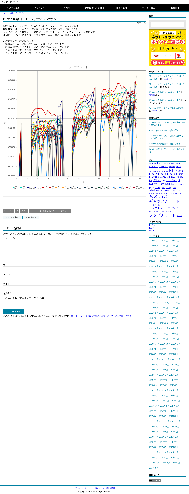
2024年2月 (153, 277)
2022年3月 (173, 313)
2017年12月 (164, 401)
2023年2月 (153, 297)
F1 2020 (179, 174)
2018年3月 (163, 395)
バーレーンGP (166, 211)
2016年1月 (153, 442)
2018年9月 (164, 385)
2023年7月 (163, 287)
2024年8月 (153, 266)
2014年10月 (165, 463)
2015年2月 (153, 457)
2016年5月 (173, 432)
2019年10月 (154, 364)
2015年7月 (163, 447)
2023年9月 (175, 282)
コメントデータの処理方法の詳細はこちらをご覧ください (101, 316)
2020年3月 (163, 354)
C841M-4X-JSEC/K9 (169, 163)
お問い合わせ (99, 488)
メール (6, 274)
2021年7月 (163, 328)
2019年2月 (173, 375)
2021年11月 (154, 323)
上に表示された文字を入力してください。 (25, 298)
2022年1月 (163, 318)
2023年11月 (154, 282)
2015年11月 (164, 442)
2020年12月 (174, 339)
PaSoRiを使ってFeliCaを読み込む (164, 130)
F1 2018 (162, 174)
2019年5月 (173, 370)
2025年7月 (163, 246)
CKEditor (152, 171)
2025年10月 (174, 240)
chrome (172, 167)
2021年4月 (163, 333)
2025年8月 (153, 246)
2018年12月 (164, 380)
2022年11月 (154, 302)
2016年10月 (154, 426)
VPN (163, 188)
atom (151, 230)
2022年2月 (153, 318)
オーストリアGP (175, 193)
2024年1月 (163, 277)
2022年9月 (175, 302)
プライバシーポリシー (83, 488)
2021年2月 (153, 339)
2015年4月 (163, 452)
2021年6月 (173, 328)
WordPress (175, 191)
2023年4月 (163, 292)
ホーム (5, 13)
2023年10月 (165, 282)
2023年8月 (153, 287)
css (166, 170)
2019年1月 (153, 380)
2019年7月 (153, 370)
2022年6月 (173, 308)
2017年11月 (175, 401)
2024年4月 (163, 271)
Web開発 (67, 8)
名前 (5, 265)
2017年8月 (174, 406)
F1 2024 (180, 177)
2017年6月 (163, 411)
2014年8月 (153, 468)
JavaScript (173, 180)
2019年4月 (153, 375)
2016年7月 (153, 432)
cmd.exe (160, 171)
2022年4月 (163, 313)
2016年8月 (174, 426)
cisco (178, 166)
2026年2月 (153, 240)
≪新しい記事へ (12, 217)
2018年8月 (174, 385)
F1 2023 (171, 177)
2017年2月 (173, 416)
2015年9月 (174, 442)
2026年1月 (163, 240)
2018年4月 (153, 395)
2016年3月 (163, 437)
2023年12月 (174, 277)
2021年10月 (165, 323)
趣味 (12, 13)
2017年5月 (173, 411)
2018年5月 (173, 390)
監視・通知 (121, 8)
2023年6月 (173, 287)
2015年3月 (173, 452)
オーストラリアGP (47, 211)
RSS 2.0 (153, 225)
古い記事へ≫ (30, 217)
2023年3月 (173, 292)
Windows (154, 190)
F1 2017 (153, 174)
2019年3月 (163, 375)
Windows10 (165, 190)
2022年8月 (153, 308)
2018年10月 (154, 385)
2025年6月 (173, 246)
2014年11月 (154, 463)
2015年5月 (153, 452)
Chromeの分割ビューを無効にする (165, 92)
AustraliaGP (8, 211)
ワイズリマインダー (10, 2)
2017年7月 (153, 411)
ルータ (179, 216)
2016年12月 (164, 421)
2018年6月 (163, 390)
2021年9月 (175, 323)
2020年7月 (163, 349)
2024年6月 (173, 266)
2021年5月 (153, 333)
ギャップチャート (164, 201)
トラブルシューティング (163, 208)
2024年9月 (175, 261)
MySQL (181, 184)
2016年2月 (173, 437)
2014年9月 (175, 463)
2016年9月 (164, 426)
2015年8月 (153, 447)
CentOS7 (163, 166)
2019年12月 (164, 359)
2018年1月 (153, 401)
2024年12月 (174, 256)
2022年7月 (163, 308)
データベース (154, 205)
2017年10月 (154, 406)
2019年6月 (163, 370)
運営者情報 (110, 488)
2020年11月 (154, 344)
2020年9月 (175, 344)
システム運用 (13, 8)
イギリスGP (153, 193)
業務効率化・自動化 (94, 8)
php (151, 187)
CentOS (153, 166)
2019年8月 (174, 364)
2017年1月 (153, 421)
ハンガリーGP (154, 211)
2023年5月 (153, 292)
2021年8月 (153, 328)
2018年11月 (175, 380)
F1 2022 (22, 13)
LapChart (33, 211)
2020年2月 (173, 354)
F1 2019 (171, 174)
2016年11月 (175, 421)
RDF (151, 227)
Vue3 (174, 188)
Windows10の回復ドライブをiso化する (166, 108)
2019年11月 (175, 359)
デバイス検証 (148, 8)
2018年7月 (153, 390)
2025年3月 (173, 251)
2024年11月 (154, 261)
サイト (6, 283)
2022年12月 (174, 297)
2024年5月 (153, 271)
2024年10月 (165, 261)
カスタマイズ (158, 196)
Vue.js (168, 187)
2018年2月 (173, 395)
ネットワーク (40, 8)
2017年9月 (164, 406)
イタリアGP (163, 193)
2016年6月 (163, 432)
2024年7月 (163, 266)
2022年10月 (165, 302)
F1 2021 (153, 177)
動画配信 (175, 8)
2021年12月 (174, 318)
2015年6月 (173, 447)
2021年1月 (163, 339)
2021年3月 (173, 333)
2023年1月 (163, 297)
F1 (17, 13)
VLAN (157, 188)
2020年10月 (165, 344)
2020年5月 (153, 354)
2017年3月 (163, 416)
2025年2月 (153, 256)
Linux (174, 184)
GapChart (155, 180)
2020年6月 (173, 349)
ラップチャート (63, 211)
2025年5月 (153, 251)
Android (153, 163)
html (163, 180)
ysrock (165, 79)
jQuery (153, 183)
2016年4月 (153, 437)
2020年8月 (153, 349)
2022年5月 (153, 313)
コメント (9, 238)
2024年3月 (173, 271)
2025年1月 (163, 256)
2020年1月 (153, 359)
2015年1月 (163, 457)
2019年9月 (164, 364)
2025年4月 (163, 251)
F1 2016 (179, 171)
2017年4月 (153, 416)
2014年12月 (174, 457)
